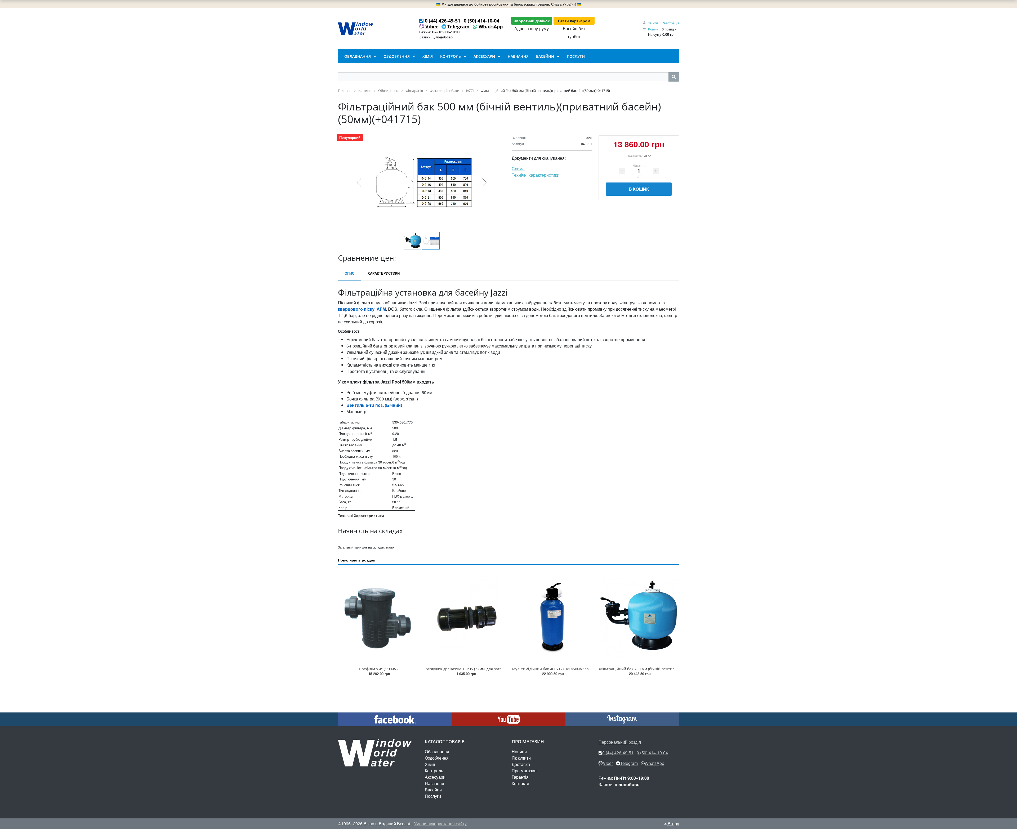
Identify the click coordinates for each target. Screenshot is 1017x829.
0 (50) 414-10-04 (481, 20)
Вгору (673, 824)
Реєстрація (670, 22)
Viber (431, 26)
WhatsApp (491, 26)
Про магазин (524, 771)
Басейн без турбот (574, 32)
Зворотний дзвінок (532, 20)
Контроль (434, 771)
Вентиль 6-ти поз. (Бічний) (374, 405)
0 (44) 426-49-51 (442, 20)
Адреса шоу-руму (531, 28)
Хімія (430, 764)
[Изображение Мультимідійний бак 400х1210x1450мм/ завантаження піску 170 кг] (552, 616)
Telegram (458, 26)
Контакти (520, 783)
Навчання (434, 783)
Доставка (521, 764)
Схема (518, 169)
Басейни (433, 790)
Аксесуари (435, 777)
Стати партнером (574, 20)
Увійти (653, 22)
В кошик (639, 189)
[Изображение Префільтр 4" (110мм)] (378, 616)
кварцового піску (356, 309)
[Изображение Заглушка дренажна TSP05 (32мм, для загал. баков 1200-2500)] (465, 616)
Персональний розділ (620, 742)
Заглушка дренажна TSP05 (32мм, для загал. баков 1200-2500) (481, 668)
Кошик (653, 29)
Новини (519, 751)
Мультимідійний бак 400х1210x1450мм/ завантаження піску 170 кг (572, 668)
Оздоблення (437, 758)
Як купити (521, 758)
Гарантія (520, 777)
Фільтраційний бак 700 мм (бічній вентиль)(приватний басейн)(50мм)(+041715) (671, 668)
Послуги (433, 796)
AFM (381, 309)
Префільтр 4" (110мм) (378, 668)
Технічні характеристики (535, 175)
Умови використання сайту (440, 824)
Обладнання (437, 751)
